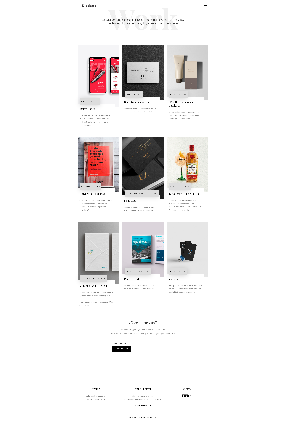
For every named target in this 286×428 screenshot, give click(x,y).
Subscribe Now (121, 349)
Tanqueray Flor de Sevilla (184, 193)
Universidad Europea (92, 193)
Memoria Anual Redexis (93, 285)
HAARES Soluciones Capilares (181, 103)
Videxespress (176, 279)
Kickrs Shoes (87, 109)
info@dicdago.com (143, 405)
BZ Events (130, 200)
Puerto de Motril (134, 279)
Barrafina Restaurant (137, 102)
